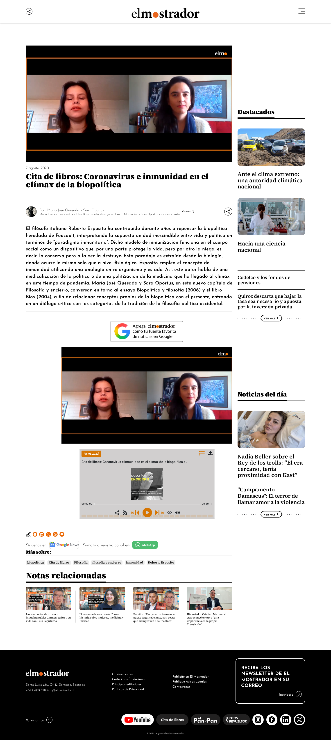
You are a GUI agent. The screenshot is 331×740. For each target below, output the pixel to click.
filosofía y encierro (106, 562)
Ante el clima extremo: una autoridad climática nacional (270, 180)
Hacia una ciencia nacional (262, 246)
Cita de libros (59, 562)
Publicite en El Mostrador (190, 676)
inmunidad (134, 562)
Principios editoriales (126, 683)
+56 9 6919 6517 (36, 690)
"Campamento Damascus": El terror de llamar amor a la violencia (271, 496)
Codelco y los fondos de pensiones (264, 280)
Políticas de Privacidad (128, 688)
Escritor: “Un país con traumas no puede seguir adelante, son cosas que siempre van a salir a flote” (154, 617)
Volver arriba (35, 719)
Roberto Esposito (161, 562)
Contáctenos (181, 686)
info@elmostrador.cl (60, 690)
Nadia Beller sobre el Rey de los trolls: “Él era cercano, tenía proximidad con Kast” (270, 466)
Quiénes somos (123, 673)
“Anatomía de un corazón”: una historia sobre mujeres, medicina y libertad (101, 617)
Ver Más (187, 212)
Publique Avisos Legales (189, 681)
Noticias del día (262, 394)
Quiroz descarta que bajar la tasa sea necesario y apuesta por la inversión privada (270, 301)
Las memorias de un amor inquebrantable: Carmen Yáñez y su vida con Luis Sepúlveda (48, 617)
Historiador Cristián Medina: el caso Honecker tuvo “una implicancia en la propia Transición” (206, 619)
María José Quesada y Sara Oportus (75, 209)
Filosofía (81, 562)
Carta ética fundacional (128, 678)
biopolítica (35, 562)
